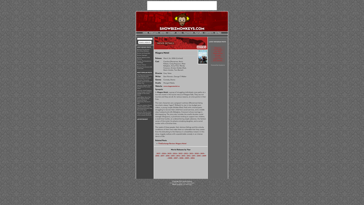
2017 (162, 156)
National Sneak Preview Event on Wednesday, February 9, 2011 (144, 100)
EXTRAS (218, 33)
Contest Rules (190, 183)
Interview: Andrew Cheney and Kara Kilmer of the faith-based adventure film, (144, 108)
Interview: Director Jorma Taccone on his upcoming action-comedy (144, 113)
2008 (170, 158)
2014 (178, 156)
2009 (204, 156)
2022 (186, 153)
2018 (157, 156)
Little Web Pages (187, 184)
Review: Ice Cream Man (143, 53)
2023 (180, 153)
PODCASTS (153, 33)
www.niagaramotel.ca (171, 86)
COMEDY (171, 33)
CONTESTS (208, 33)
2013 (183, 156)
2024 (175, 153)
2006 (181, 158)
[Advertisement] (182, 5)
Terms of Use (182, 183)
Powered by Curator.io (218, 65)
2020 (197, 153)
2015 (173, 156)
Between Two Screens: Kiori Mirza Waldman (143, 50)
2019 (202, 153)
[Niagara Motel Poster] (202, 57)
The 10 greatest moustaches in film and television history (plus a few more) (144, 76)
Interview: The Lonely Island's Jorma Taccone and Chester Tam (144, 81)
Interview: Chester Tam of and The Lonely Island (144, 87)
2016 (167, 156)
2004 (193, 158)
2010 (199, 156)
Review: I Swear (141, 65)
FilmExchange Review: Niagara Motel (172, 143)
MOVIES (163, 33)
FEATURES (199, 33)
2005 (187, 158)
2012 (188, 156)
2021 (191, 153)
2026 (164, 153)
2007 (176, 158)
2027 (158, 153)
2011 (193, 156)
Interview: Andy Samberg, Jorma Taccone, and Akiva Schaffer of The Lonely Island (144, 93)
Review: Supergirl (142, 55)
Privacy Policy (174, 183)
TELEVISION (188, 33)
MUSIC (179, 33)
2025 (169, 153)
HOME (145, 33)
